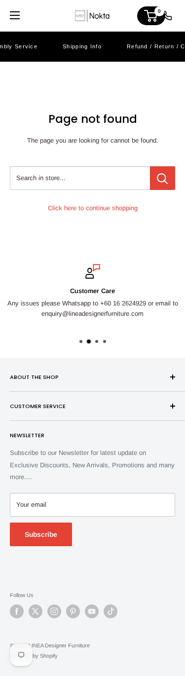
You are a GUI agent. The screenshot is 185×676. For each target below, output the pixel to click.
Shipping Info (82, 46)
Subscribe (41, 534)
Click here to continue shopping (93, 208)
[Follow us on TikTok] (110, 611)
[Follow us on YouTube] (92, 611)
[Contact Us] (167, 16)
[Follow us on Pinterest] (73, 611)
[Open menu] (15, 15)
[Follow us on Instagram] (54, 611)
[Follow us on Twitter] (35, 611)
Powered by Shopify (34, 656)
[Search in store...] (162, 178)
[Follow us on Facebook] (17, 611)
